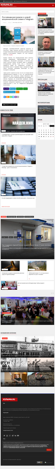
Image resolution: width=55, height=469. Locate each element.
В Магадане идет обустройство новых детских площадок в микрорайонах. (20, 322)
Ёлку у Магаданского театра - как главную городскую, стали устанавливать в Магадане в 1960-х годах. (13, 370)
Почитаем (5, 338)
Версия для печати (6, 45)
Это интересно (29, 216)
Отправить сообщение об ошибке (17, 45)
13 (46, 132)
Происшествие (11, 216)
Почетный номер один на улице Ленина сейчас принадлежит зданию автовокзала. (22, 355)
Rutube (25, 88)
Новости (4, 22)
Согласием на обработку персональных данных (32, 446)
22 (50, 134)
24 (39, 136)
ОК (18, 92)
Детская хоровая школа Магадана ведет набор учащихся (31, 283)
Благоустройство (6, 313)
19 (43, 134)
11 (41, 132)
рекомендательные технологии (17, 447)
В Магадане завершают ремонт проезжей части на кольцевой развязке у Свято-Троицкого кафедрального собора (45, 110)
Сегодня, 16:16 (5, 288)
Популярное (42, 13)
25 (41, 136)
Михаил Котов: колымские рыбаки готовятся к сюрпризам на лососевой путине (45, 94)
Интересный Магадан (10, 92)
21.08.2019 (3, 194)
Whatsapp (20, 88)
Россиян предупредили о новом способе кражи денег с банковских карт (18, 198)
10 (39, 132)
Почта (22, 237)
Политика (20, 216)
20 (46, 134)
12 (43, 132)
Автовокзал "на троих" (9, 353)
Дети (19, 285)
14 (48, 132)
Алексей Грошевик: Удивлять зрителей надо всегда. (13, 381)
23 (53, 134)
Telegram (13, 88)
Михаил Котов (43, 89)
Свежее (3, 216)
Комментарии (43, 15)
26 (43, 136)
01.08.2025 (3, 130)
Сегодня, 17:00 (5, 237)
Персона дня (42, 79)
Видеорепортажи (14, 313)
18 (41, 134)
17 (39, 134)
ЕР (19, 237)
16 (53, 132)
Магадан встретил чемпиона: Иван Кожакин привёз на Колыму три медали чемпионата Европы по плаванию (46, 31)
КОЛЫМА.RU (7, 5)
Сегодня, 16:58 (5, 269)
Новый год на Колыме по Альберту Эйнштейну (40, 365)
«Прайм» (10, 54)
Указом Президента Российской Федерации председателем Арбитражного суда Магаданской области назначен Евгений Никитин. (46, 71)
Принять (49, 449)
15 (50, 132)
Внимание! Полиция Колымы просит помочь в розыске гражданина (45, 53)
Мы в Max (6, 88)
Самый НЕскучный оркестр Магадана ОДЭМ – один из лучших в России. (13, 384)
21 (48, 134)
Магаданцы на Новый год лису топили (11, 367)
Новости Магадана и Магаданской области (9, 6)
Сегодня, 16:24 (31, 269)
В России (9, 22)
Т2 (29, 278)
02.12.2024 (3, 162)
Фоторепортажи (44, 103)
